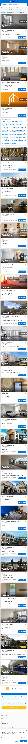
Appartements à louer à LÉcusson (8, 127)
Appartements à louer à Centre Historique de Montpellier (13, 130)
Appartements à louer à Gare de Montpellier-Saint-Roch (13, 133)
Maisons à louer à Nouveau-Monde (9, 143)
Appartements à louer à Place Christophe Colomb (12, 121)
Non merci (16, 741)
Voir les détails (22, 37)
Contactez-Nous (4, 723)
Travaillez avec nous (5, 720)
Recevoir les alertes (14, 707)
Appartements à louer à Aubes (12, 139)
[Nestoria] (14, 1)
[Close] (26, 731)
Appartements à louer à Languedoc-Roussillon (11, 9)
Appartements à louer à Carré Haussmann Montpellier (13, 131)
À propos (3, 721)
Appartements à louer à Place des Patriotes (10, 122)
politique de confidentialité (8, 704)
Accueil (2, 9)
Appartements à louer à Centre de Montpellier (14, 128)
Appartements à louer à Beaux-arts (9, 134)
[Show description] (25, 30)
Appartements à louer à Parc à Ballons (14, 136)
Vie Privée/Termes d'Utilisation (7, 727)
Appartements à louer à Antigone (8, 137)
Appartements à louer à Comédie (14, 125)
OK (23, 741)
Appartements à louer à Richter (8, 141)
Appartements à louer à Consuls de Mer (18, 140)
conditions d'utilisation (20, 703)
